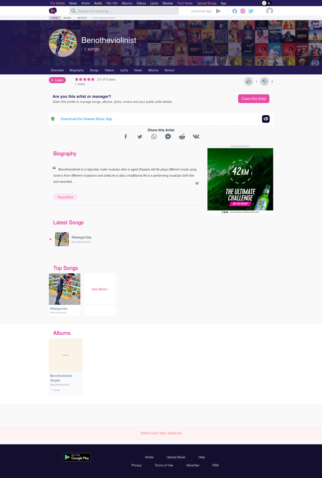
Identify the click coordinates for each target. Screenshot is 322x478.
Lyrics (124, 70)
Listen (59, 80)
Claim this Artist (254, 98)
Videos (109, 70)
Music (67, 17)
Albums (153, 70)
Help (202, 457)
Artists (82, 17)
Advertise (192, 465)
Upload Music (176, 457)
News (138, 70)
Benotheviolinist (104, 17)
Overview (57, 70)
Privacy (136, 465)
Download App (201, 11)
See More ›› (101, 289)
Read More (65, 197)
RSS (215, 465)
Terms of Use (164, 465)
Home (54, 17)
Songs (94, 70)
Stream (170, 70)
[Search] (73, 11)
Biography (77, 70)
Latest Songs (68, 222)
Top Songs (65, 267)
